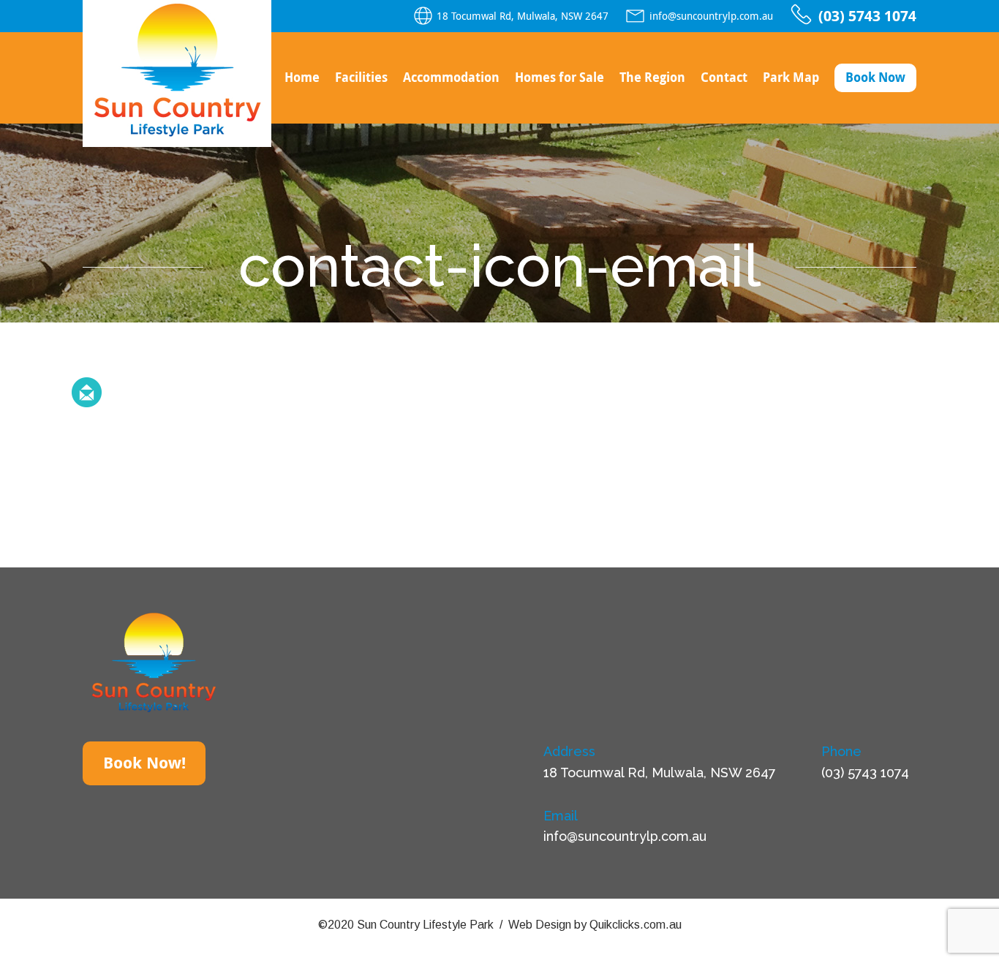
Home (302, 77)
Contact (724, 77)
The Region (652, 77)
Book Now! (144, 763)
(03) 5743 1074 (867, 16)
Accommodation (451, 77)
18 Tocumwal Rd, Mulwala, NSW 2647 (522, 16)
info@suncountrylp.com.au (711, 16)
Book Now (875, 77)
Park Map (791, 77)
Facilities (361, 77)
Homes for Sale (559, 77)
